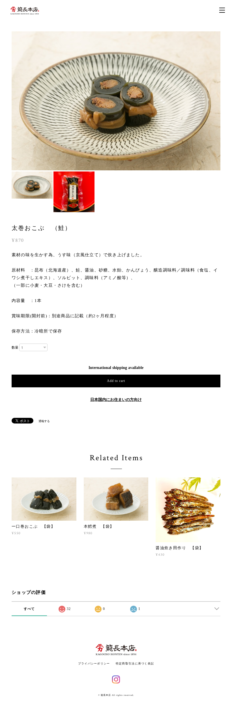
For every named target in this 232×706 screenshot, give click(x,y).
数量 (15, 347)
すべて (29, 609)
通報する (44, 421)
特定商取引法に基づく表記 (135, 663)
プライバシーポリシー (94, 663)
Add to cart (116, 381)
